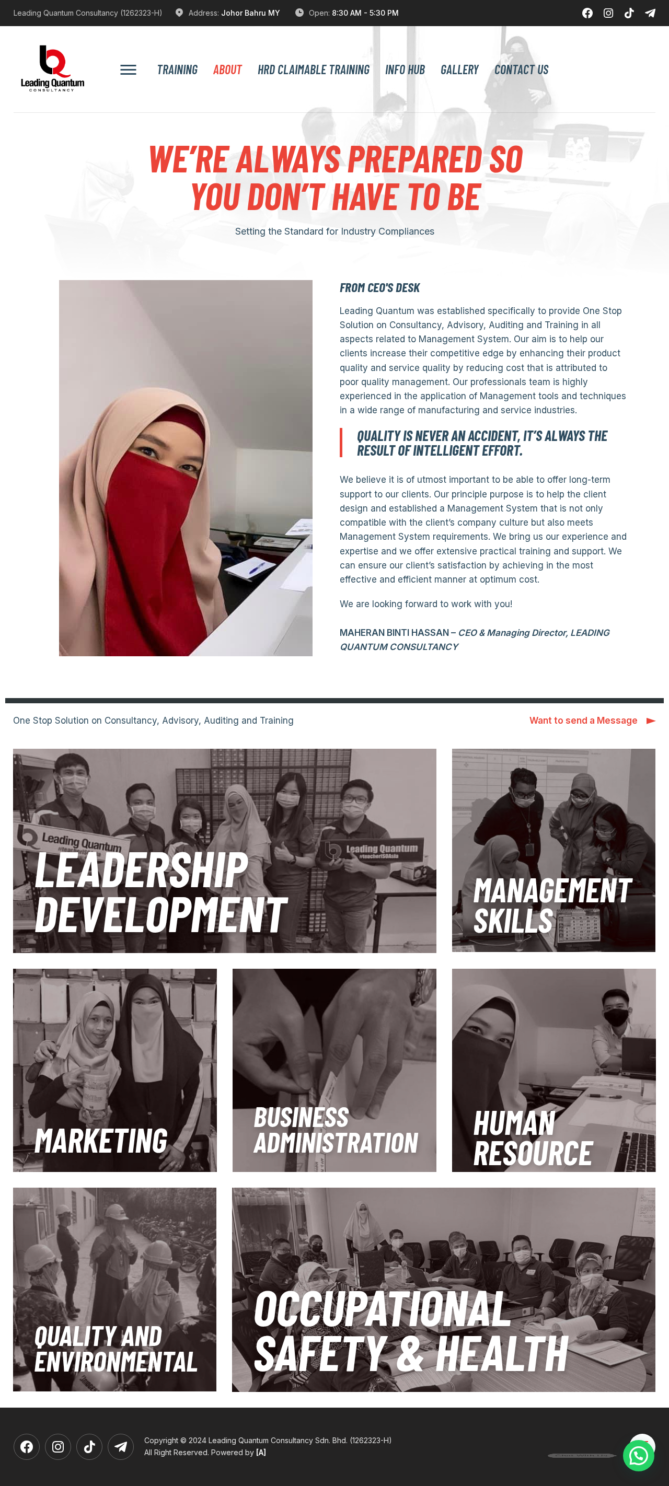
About (227, 69)
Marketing (100, 1139)
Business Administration (335, 1128)
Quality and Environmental (116, 1347)
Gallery (460, 69)
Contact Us (521, 69)
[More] (128, 69)
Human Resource (532, 1136)
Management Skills (552, 904)
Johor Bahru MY (250, 12)
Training (177, 69)
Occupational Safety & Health (410, 1328)
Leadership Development (160, 889)
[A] (261, 1452)
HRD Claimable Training (314, 69)
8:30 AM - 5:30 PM (365, 12)
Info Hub (405, 69)
